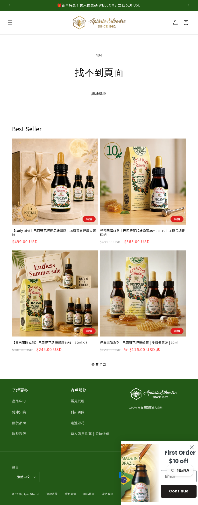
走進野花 (78, 422)
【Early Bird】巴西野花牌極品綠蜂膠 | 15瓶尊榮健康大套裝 (54, 233)
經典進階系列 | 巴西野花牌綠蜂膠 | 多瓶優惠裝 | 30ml (139, 343)
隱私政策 (70, 494)
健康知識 (19, 412)
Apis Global (31, 494)
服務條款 (89, 494)
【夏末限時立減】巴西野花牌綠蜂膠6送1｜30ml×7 (49, 343)
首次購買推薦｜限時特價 (90, 433)
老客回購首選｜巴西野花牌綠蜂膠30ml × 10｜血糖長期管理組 (142, 233)
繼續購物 (99, 93)
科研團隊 (78, 412)
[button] (10, 22)
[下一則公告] (188, 5)
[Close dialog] (192, 447)
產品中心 (19, 400)
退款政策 (52, 494)
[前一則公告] (9, 5)
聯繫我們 (19, 433)
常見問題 (78, 400)
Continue (178, 491)
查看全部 (99, 364)
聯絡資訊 (107, 494)
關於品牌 (19, 422)
